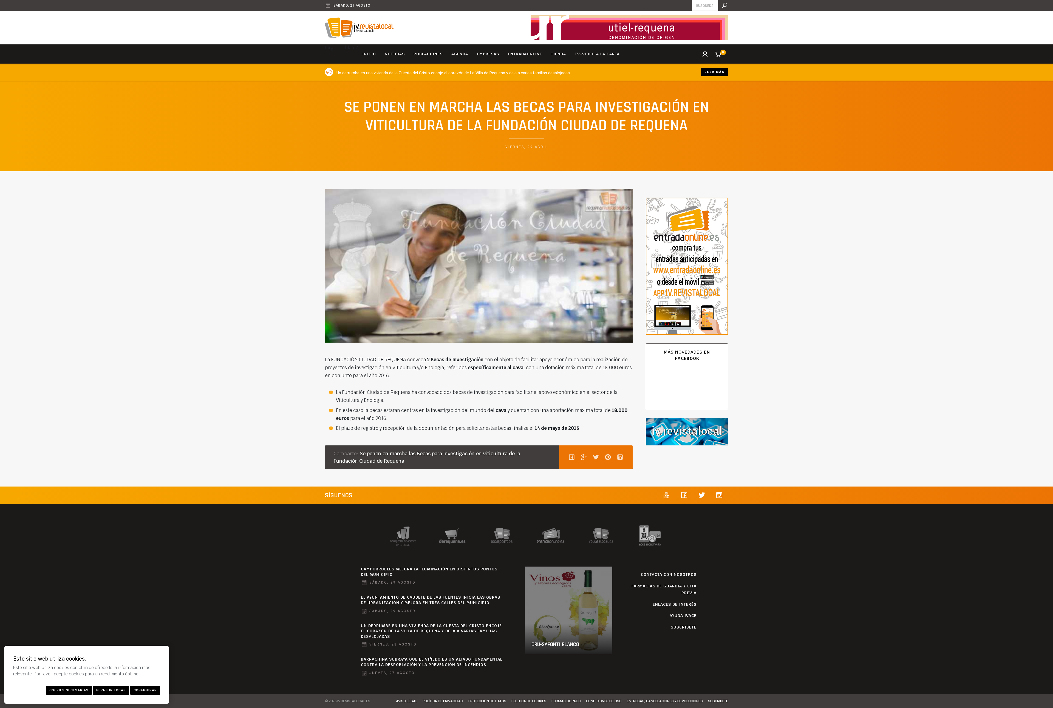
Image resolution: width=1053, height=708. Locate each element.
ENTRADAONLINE (525, 54)
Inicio (369, 54)
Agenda (459, 54)
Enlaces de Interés (675, 604)
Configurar (145, 690)
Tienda (558, 54)
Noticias (395, 54)
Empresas (488, 54)
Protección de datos (487, 701)
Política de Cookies (528, 701)
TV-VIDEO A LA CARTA (597, 54)
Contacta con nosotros (669, 574)
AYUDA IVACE (683, 615)
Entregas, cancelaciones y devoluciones (665, 701)
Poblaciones (428, 54)
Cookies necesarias (69, 690)
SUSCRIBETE (684, 627)
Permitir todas (111, 690)
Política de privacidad (443, 701)
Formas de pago (566, 701)
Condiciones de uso (604, 701)
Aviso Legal (406, 701)
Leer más (714, 71)
